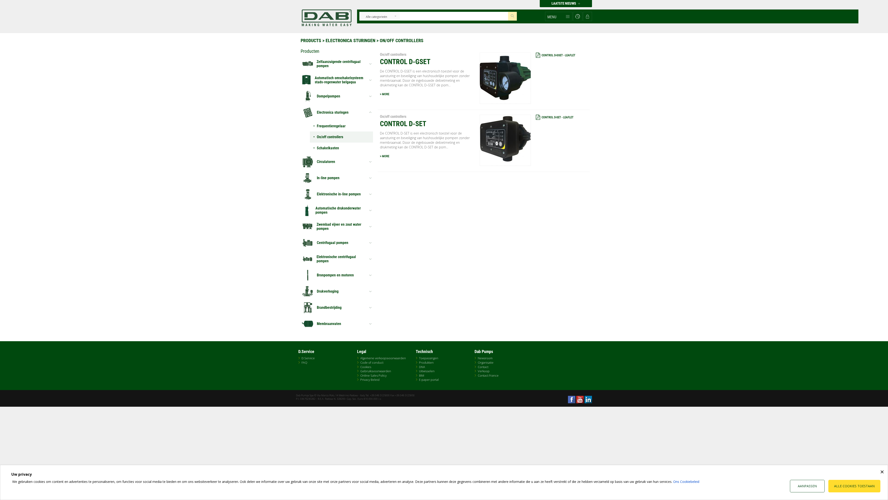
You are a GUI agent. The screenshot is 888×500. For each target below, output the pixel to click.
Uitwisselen (427, 371)
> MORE (384, 94)
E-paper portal (429, 380)
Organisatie (485, 362)
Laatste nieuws (564, 3)
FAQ (304, 362)
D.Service (308, 358)
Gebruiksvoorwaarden (375, 371)
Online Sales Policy (373, 375)
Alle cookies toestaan (854, 486)
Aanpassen (807, 486)
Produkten (426, 362)
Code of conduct (371, 362)
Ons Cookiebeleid (686, 481)
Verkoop (484, 371)
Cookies (365, 367)
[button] (558, 16)
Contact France (488, 375)
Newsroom (485, 358)
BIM (421, 375)
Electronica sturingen (350, 40)
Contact (483, 367)
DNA (422, 367)
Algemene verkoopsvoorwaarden (383, 358)
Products (311, 40)
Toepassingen (428, 358)
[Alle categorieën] (376, 17)
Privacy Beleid (369, 380)
